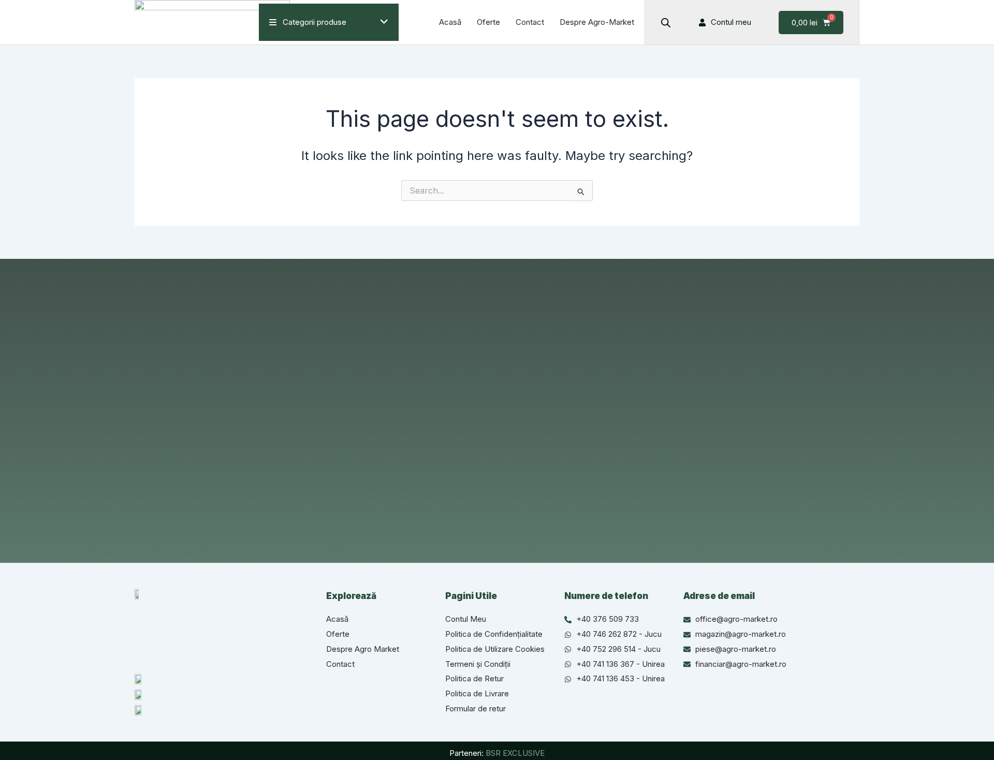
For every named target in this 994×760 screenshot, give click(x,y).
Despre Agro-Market (597, 22)
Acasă (450, 22)
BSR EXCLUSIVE (515, 753)
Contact (530, 22)
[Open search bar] (666, 22)
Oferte (488, 22)
